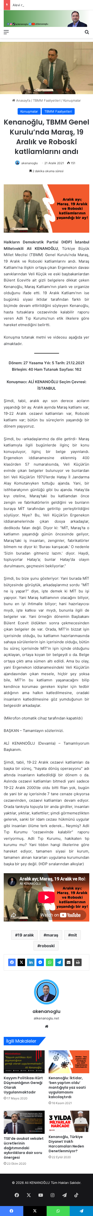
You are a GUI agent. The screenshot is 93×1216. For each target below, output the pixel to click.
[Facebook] (12, 962)
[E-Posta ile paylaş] (68, 962)
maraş (52, 934)
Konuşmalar (72, 100)
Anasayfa (22, 100)
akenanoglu (29, 163)
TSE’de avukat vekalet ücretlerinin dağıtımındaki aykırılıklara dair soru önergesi (24, 1148)
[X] (21, 962)
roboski (47, 945)
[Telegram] (59, 962)
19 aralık (26, 934)
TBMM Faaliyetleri (47, 100)
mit (74, 934)
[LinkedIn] (30, 962)
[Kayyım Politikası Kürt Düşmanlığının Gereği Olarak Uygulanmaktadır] (24, 1061)
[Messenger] (40, 962)
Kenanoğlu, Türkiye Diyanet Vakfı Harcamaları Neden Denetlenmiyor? (66, 1143)
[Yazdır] (78, 962)
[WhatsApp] (49, 962)
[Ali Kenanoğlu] (46, 18)
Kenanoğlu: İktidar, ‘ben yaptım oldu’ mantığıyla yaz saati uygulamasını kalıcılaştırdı (67, 1087)
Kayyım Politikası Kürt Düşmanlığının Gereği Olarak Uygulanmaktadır (23, 1085)
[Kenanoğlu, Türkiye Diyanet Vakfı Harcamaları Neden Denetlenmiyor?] (69, 1121)
